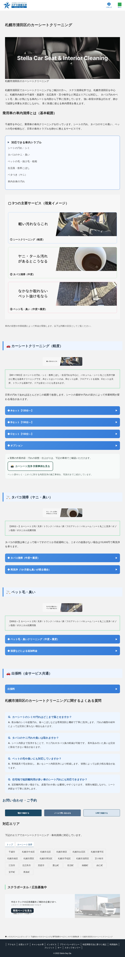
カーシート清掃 (24, 844)
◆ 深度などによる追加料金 (22, 650)
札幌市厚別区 (46, 858)
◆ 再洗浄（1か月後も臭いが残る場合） (29, 569)
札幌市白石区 (79, 851)
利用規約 (114, 944)
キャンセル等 (38, 944)
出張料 (11, 688)
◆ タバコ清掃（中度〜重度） (23, 557)
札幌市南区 (12, 858)
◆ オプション (15, 445)
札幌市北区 (45, 851)
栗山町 (56, 865)
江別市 (12, 865)
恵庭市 (41, 865)
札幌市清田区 (82, 858)
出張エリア (24, 944)
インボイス (52, 944)
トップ (10, 844)
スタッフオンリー (72, 947)
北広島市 (26, 865)
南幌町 (85, 865)
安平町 (12, 871)
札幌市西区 (28, 858)
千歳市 (12, 851)
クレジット (49, 947)
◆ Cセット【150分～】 (20, 434)
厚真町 (26, 871)
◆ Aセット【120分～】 (20, 410)
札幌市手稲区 (64, 858)
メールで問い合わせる (62, 813)
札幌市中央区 (28, 851)
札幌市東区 (61, 851)
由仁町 (99, 865)
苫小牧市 (99, 858)
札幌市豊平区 (97, 851)
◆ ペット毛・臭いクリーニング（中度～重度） (33, 639)
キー (59, 947)
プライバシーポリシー (70, 944)
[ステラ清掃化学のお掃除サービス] (15, 5)
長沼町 (70, 865)
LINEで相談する (102, 813)
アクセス (12, 944)
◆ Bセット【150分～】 (20, 422)
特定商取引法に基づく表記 (94, 944)
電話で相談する (23, 813)
